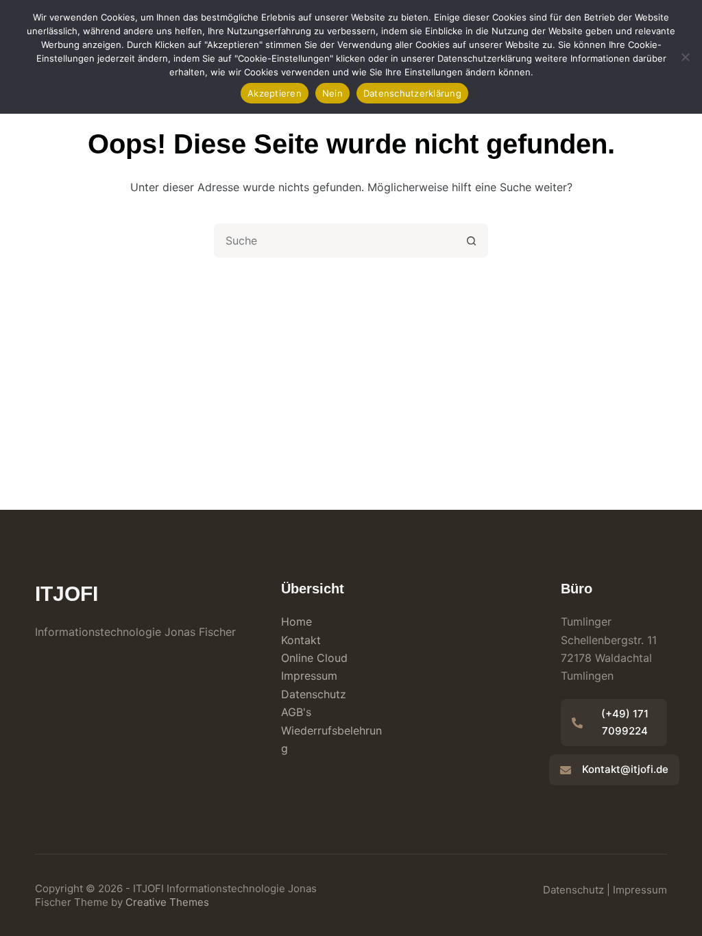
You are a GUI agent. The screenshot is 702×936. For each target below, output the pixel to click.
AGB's (296, 712)
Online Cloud (314, 658)
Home (296, 621)
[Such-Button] (471, 240)
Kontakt (301, 640)
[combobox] (335, 240)
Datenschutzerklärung (412, 93)
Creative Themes (167, 902)
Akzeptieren (274, 93)
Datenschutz (313, 694)
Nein (332, 93)
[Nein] (685, 57)
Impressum (309, 675)
